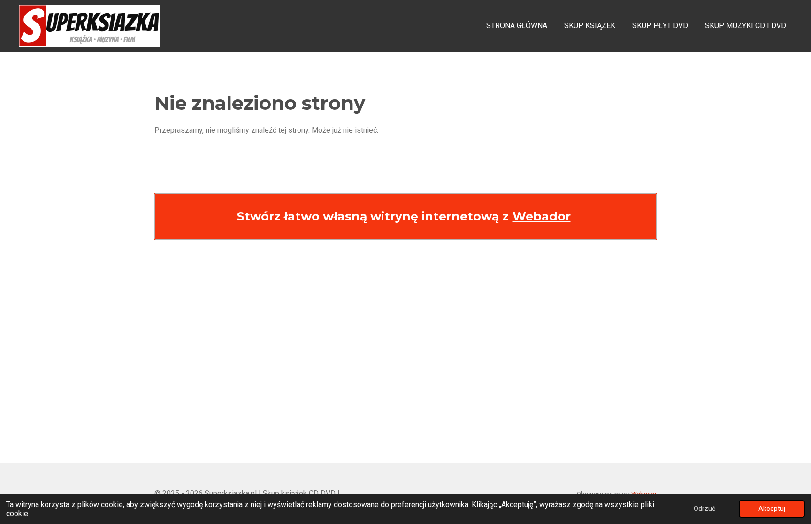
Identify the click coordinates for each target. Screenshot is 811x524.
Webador (542, 216)
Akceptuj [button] (771, 509)
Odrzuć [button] (705, 509)
